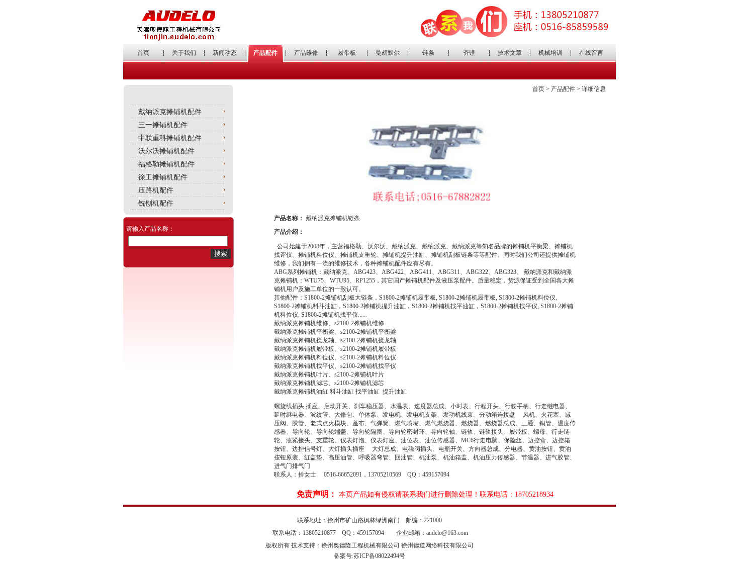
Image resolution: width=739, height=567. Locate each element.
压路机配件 (155, 190)
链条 (428, 52)
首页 (143, 52)
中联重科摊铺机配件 (170, 138)
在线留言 (591, 52)
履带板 (347, 52)
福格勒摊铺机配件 (166, 164)
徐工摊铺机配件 (163, 177)
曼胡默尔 (388, 52)
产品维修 (306, 52)
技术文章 (510, 52)
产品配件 (265, 52)
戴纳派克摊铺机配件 (170, 112)
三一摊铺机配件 (163, 125)
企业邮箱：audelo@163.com (432, 532)
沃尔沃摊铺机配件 (166, 151)
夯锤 (469, 52)
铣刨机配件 (155, 203)
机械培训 (550, 52)
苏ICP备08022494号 (379, 555)
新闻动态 (225, 52)
